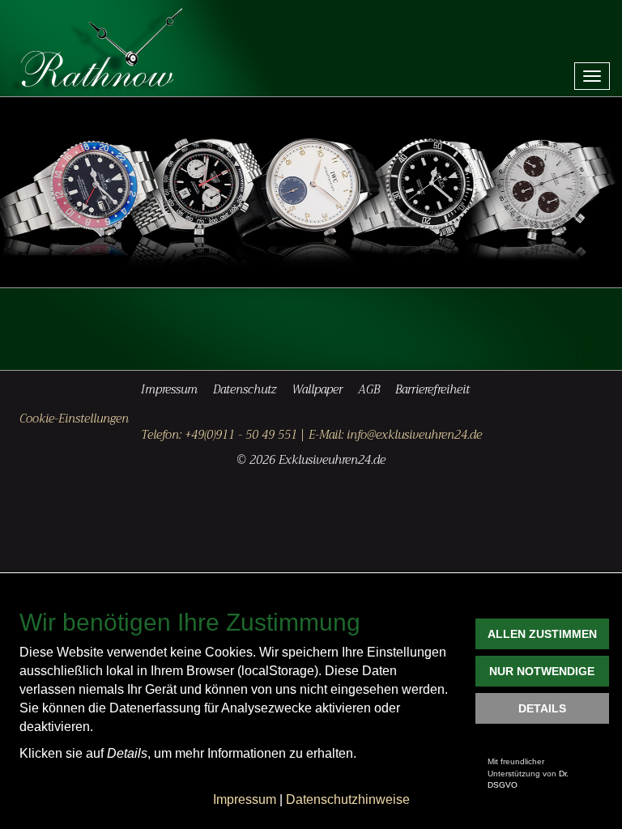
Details (542, 708)
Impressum (169, 390)
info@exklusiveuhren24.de (414, 435)
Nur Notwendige (541, 671)
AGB (369, 390)
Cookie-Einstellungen (74, 419)
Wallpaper (317, 390)
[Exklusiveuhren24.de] (108, 48)
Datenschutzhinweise (348, 799)
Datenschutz (244, 390)
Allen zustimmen (542, 633)
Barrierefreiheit (432, 390)
